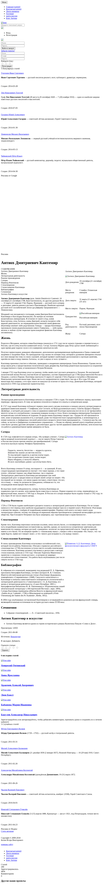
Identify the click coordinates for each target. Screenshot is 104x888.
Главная (13, 7)
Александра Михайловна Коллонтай (17, 770)
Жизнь (4, 273)
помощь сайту (7, 844)
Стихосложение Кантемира (13, 287)
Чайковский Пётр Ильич (11, 156)
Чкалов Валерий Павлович (12, 790)
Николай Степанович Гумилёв (14, 809)
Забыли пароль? (8, 51)
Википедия (15, 637)
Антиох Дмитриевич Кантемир (14, 271)
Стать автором (7, 831)
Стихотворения (7, 285)
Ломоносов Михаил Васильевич (15, 134)
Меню (4, 2)
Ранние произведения (10, 278)
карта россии (11, 16)
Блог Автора (11, 18)
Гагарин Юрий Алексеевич (13, 115)
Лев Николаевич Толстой (12, 93)
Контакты (13, 9)
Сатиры (4, 280)
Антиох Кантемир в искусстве (14, 294)
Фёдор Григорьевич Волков (13, 729)
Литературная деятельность (13, 276)
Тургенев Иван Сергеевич (12, 73)
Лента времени (12, 11)
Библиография (7, 289)
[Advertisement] (52, 215)
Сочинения (6, 292)
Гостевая (10, 14)
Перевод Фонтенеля (9, 283)
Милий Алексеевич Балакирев (14, 748)
